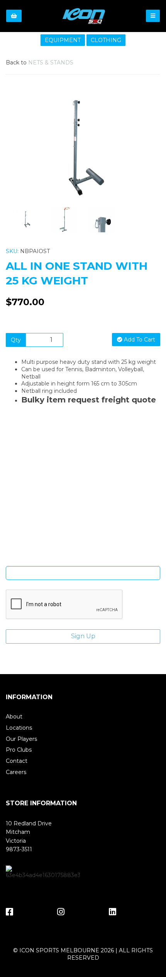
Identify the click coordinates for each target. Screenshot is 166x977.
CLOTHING (106, 40)
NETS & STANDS (50, 62)
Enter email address (83, 560)
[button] (21, 173)
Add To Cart (138, 339)
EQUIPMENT (63, 40)
